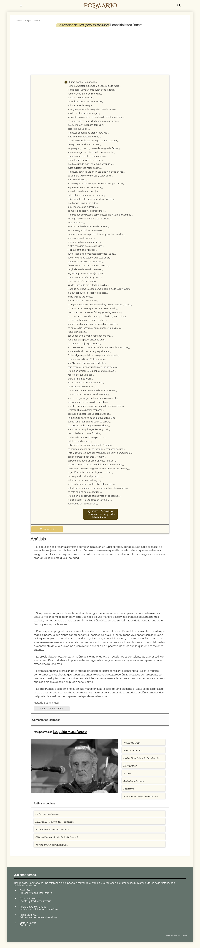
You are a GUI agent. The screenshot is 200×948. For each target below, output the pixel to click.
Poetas (19, 21)
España (36, 21)
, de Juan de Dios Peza (52, 829)
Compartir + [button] (47, 529)
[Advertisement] (100, 50)
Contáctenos (182, 935)
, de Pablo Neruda (51, 845)
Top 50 (27, 21)
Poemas (37, 934)
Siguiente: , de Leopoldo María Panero (100, 514)
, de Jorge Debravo (55, 822)
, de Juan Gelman (47, 814)
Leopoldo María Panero (70, 732)
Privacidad (170, 935)
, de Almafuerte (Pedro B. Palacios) (56, 837)
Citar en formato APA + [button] (51, 708)
